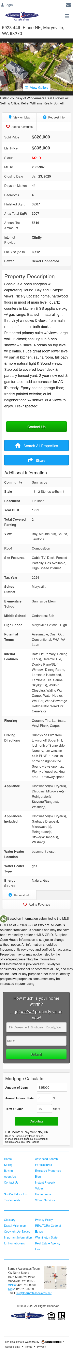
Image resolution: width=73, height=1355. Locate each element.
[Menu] (67, 16)
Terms (28, 1346)
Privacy (41, 1346)
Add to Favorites (22, 127)
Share (40, 460)
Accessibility (12, 1346)
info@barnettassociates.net (34, 1293)
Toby (11, 1289)
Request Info (56, 117)
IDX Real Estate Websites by (22, 1342)
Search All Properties (40, 445)
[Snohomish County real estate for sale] (27, 1315)
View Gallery (39, 87)
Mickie (12, 1285)
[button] (3, 66)
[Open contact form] (68, 4)
